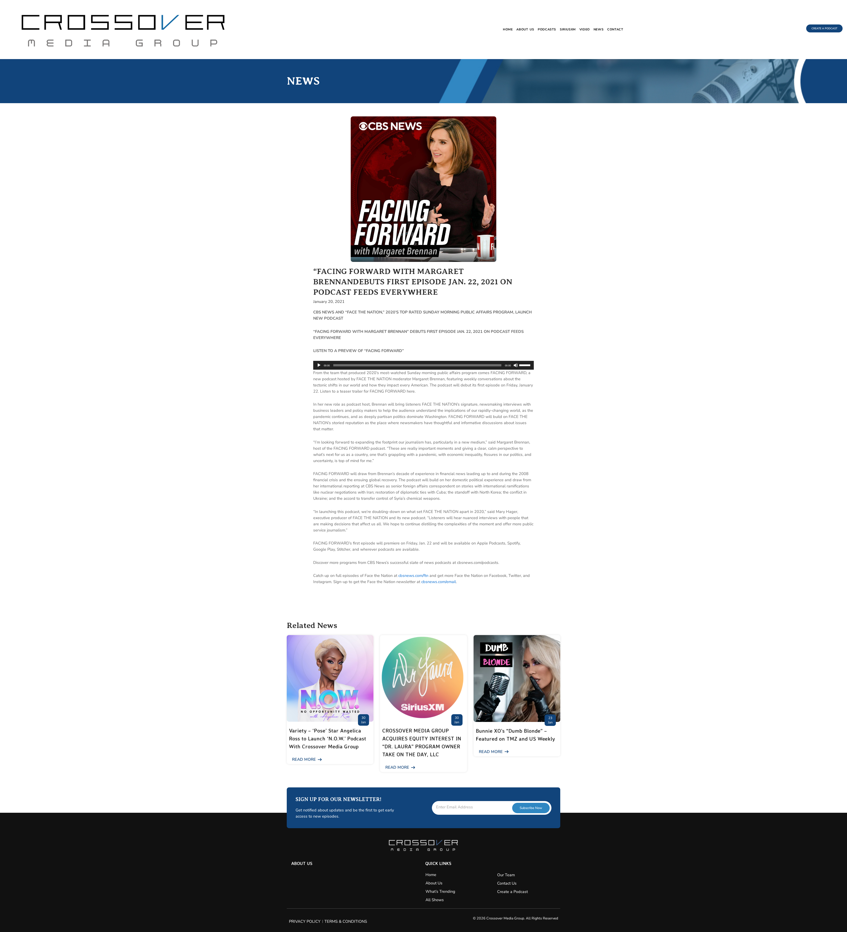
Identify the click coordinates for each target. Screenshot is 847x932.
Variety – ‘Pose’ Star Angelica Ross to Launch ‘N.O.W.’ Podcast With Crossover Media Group (327, 738)
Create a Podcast (512, 891)
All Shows (434, 899)
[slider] (525, 365)
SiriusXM (568, 29)
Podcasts (547, 29)
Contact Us (507, 883)
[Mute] (515, 365)
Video (584, 29)
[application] (423, 365)
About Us (525, 29)
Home (508, 29)
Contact (615, 29)
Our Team (506, 875)
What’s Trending (440, 891)
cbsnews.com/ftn (413, 575)
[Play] (319, 365)
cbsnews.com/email (438, 581)
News (598, 29)
